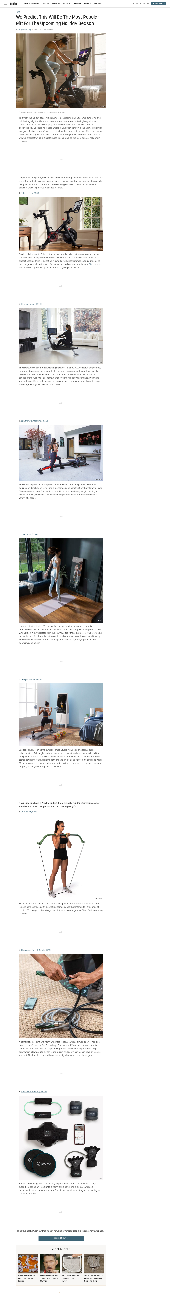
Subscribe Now (60, 1238)
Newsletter (160, 4)
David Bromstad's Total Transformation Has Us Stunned (49, 1278)
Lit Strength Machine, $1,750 (34, 421)
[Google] (144, 4)
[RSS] (148, 4)
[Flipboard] (140, 4)
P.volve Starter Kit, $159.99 (34, 1092)
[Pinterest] (136, 4)
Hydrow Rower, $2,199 (31, 304)
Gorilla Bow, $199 (29, 812)
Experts (87, 4)
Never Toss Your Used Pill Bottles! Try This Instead (26, 1278)
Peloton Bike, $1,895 (30, 193)
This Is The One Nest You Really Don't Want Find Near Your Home (94, 1278)
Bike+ (91, 264)
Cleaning (56, 4)
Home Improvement (31, 4)
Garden (66, 4)
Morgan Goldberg (25, 29)
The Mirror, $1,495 (29, 535)
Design (46, 4)
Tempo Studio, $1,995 (31, 680)
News (18, 12)
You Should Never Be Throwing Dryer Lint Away (70, 1278)
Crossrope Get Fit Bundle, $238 (36, 950)
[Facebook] (133, 4)
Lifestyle (77, 4)
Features (98, 4)
